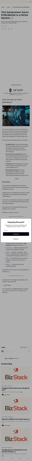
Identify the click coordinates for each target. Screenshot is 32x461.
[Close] (28, 221)
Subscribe (16, 234)
